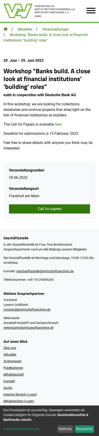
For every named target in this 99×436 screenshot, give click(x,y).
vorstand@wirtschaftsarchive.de (26, 309)
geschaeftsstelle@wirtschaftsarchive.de (45, 271)
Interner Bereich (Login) (20, 394)
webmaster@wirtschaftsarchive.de (28, 327)
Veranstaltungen (55, 29)
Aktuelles (24, 29)
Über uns (9, 348)
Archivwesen (12, 361)
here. (59, 124)
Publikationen (13, 368)
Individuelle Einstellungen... (22, 429)
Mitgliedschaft (13, 374)
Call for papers (49, 209)
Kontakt (9, 381)
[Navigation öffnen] (89, 11)
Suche (7, 388)
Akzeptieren (84, 429)
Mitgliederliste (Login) (18, 401)
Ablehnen (65, 429)
